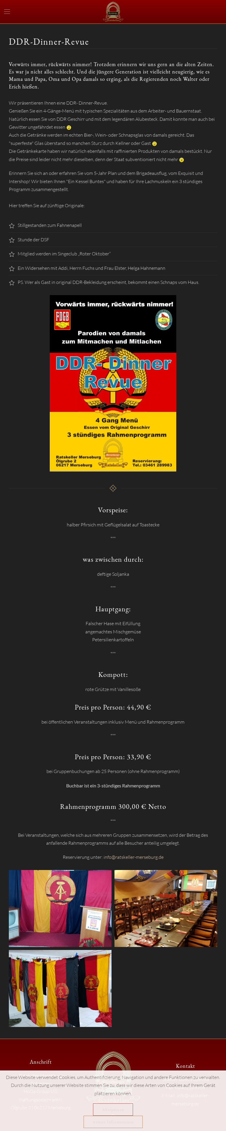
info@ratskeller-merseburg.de (134, 857)
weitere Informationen (113, 1122)
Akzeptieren (113, 1109)
